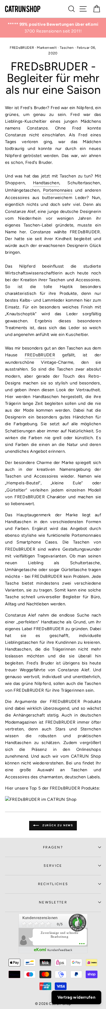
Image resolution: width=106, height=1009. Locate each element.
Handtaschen (46, 182)
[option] (53, 28)
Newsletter (53, 902)
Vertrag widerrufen (76, 997)
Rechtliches (53, 884)
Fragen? (53, 847)
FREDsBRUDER (22, 48)
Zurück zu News (57, 825)
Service (53, 866)
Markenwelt (47, 48)
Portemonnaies (57, 190)
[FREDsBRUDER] (41, 799)
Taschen (67, 48)
